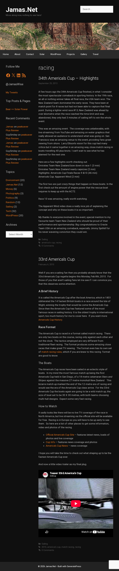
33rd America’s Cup (56, 259)
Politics (10, 197)
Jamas (9, 126)
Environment (12, 180)
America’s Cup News (57, 445)
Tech (8, 211)
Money (9, 188)
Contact (30, 54)
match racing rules (52, 351)
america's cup (48, 242)
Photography (13, 193)
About (17, 54)
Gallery (84, 54)
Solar (42, 54)
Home (6, 54)
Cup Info (50, 442)
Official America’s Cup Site (60, 434)
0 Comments (48, 246)
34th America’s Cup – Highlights (68, 78)
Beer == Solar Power (17, 109)
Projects (71, 54)
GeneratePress (74, 566)
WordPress (55, 54)
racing (59, 242)
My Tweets (12, 92)
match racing (68, 547)
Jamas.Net (22, 9)
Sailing (45, 239)
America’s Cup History (50, 319)
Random (10, 202)
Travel (95, 54)
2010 (44, 547)
